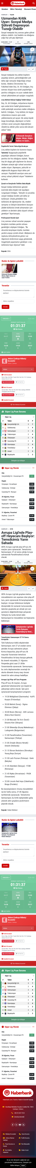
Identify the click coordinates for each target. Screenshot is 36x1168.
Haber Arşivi (24, 1150)
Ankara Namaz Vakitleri (8, 1139)
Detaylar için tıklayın (18, 461)
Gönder (5, 307)
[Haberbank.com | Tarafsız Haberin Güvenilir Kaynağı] (18, 3)
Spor (11, 529)
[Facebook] (12, 1124)
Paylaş (6, 69)
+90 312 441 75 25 (19, 1113)
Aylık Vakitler (6, 352)
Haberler (4, 15)
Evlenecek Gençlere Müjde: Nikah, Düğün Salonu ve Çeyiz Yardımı (9, 275)
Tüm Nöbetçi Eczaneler (19, 404)
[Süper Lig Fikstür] (33, 468)
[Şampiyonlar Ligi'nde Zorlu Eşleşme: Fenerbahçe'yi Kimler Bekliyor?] (9, 827)
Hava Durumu (25, 1134)
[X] (16, 1124)
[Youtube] (20, 1124)
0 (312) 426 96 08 (8, 382)
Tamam (23, 1165)
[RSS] (23, 1124)
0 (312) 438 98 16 (8, 394)
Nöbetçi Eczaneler (11, 1134)
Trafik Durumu (25, 1138)
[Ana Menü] (2, 3)
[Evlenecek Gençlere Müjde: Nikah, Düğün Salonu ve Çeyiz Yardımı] (9, 268)
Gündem (5, 9)
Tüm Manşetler (25, 1144)
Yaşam (12, 15)
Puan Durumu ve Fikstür (9, 1145)
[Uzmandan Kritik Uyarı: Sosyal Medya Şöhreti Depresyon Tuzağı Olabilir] (18, 56)
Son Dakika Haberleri (7, 1151)
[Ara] (34, 3)
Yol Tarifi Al (20, 382)
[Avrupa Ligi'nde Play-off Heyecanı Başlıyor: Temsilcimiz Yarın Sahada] (18, 575)
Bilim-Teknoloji (16, 9)
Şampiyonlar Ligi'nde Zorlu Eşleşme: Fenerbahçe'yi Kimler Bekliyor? (9, 834)
